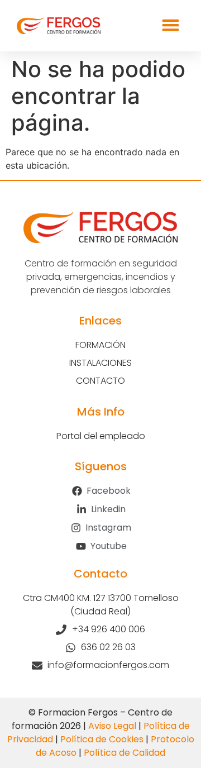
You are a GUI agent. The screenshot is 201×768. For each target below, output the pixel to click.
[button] (171, 25)
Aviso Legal (112, 725)
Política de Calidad (124, 752)
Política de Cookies (101, 739)
